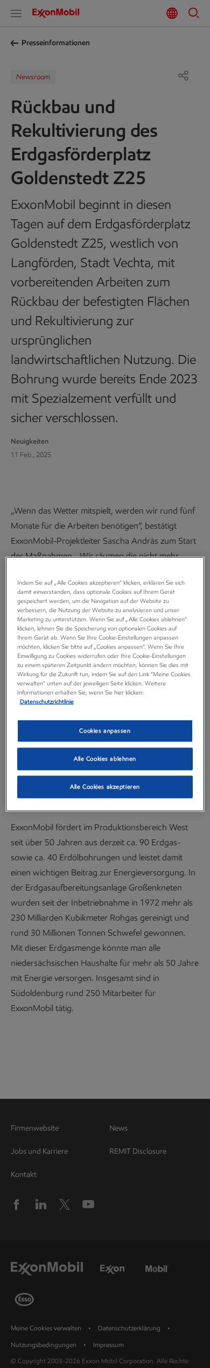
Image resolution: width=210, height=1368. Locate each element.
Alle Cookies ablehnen (105, 758)
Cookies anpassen (104, 730)
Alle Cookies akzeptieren (105, 786)
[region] (105, 684)
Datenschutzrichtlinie (47, 701)
